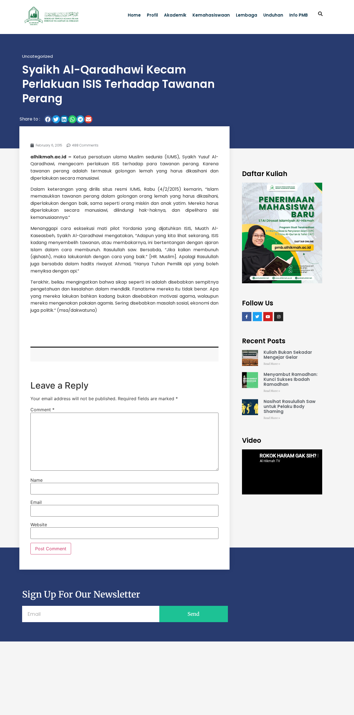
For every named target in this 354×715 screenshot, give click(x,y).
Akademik (175, 15)
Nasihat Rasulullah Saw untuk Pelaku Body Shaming (290, 406)
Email (36, 502)
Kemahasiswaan (211, 15)
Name (36, 480)
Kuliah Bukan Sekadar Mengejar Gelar (288, 354)
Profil (152, 15)
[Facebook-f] (246, 316)
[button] (320, 14)
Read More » (272, 364)
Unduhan (273, 15)
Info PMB (298, 15)
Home (134, 15)
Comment (42, 409)
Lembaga (246, 15)
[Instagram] (278, 316)
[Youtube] (268, 316)
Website (38, 524)
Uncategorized (37, 56)
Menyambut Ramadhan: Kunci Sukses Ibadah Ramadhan (290, 379)
